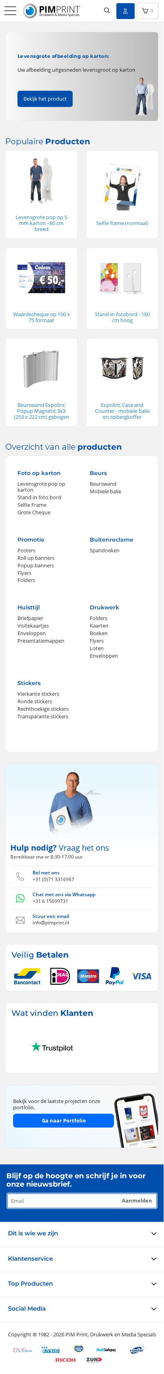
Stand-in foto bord (39, 497)
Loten (97, 648)
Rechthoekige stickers (43, 708)
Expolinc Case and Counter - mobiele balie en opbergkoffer (122, 410)
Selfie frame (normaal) (122, 223)
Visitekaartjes (33, 625)
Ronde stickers (34, 701)
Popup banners (35, 565)
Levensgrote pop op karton (41, 486)
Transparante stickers (42, 716)
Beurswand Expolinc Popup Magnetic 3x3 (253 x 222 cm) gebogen (41, 410)
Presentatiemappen (40, 640)
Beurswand (103, 483)
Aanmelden (137, 1200)
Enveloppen (31, 633)
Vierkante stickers (38, 693)
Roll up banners (35, 557)
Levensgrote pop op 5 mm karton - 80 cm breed (41, 223)
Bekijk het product (45, 98)
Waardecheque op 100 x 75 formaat (41, 317)
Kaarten (99, 625)
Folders (26, 580)
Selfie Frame (31, 504)
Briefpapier (30, 618)
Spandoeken (105, 550)
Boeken (99, 633)
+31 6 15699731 (50, 901)
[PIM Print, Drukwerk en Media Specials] (52, 11)
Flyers (24, 572)
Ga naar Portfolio (64, 1120)
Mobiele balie (105, 491)
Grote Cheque (33, 512)
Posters (26, 550)
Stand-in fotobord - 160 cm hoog (122, 317)
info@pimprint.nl (51, 922)
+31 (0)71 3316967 (53, 879)
